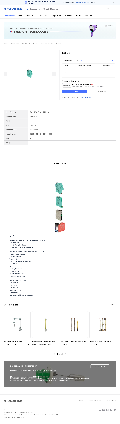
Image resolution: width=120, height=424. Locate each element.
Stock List (29, 16)
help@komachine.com (82, 2)
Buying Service (55, 16)
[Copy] (93, 2)
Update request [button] (85, 97)
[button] (115, 409)
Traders (20, 16)
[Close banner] (114, 2)
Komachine (78, 16)
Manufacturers (9, 16)
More (112, 304)
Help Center (89, 16)
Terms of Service (94, 401)
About (81, 401)
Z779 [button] (76, 60)
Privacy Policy (111, 401)
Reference (68, 16)
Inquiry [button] (76, 91)
